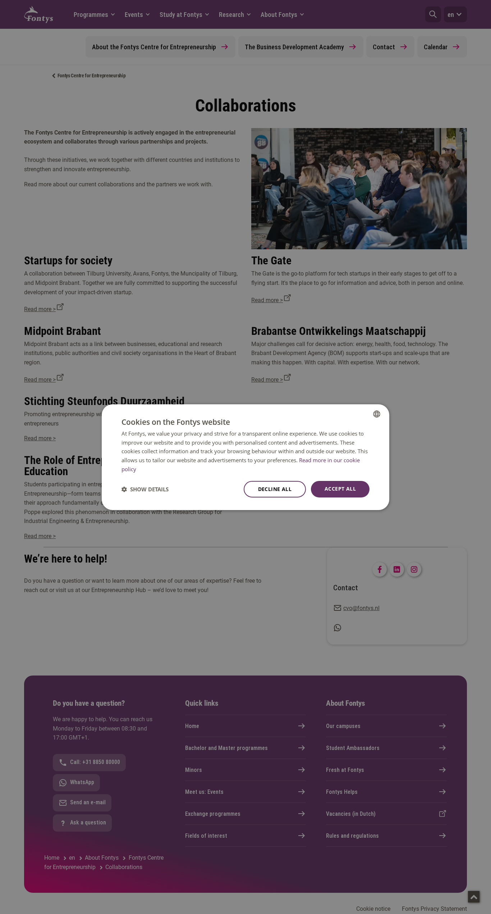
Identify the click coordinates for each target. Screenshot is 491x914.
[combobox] (376, 413)
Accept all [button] (340, 488)
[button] (145, 489)
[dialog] (245, 457)
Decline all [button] (275, 489)
